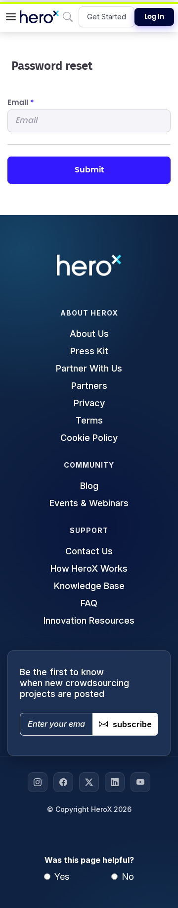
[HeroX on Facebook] (63, 782)
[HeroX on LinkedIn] (115, 782)
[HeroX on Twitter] (89, 782)
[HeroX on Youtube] (140, 782)
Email (20, 103)
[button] (11, 17)
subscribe (132, 724)
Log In (154, 16)
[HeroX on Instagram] (37, 782)
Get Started (106, 16)
